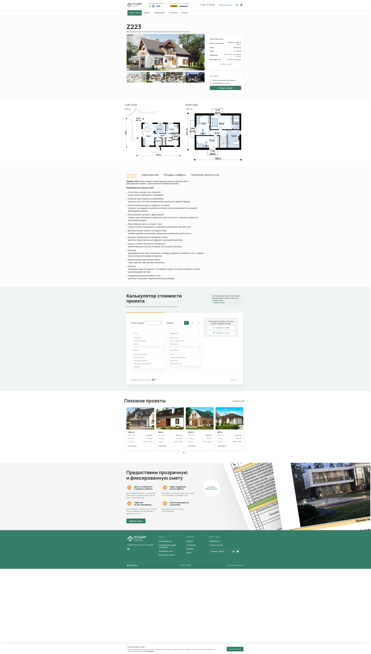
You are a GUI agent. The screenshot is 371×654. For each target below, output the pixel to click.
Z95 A (160, 432)
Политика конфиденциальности (235, 565)
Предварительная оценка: (141, 380)
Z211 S (191, 432)
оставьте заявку (229, 298)
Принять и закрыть (235, 649)
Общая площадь (137, 323)
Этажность (170, 323)
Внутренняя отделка (166, 555)
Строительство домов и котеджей (167, 546)
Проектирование (165, 541)
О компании (191, 545)
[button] (225, 5)
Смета (188, 553)
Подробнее (150, 651)
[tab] (131, 174)
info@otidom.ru (215, 541)
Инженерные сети (165, 551)
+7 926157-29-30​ (218, 302)
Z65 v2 (131, 432)
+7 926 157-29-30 (207, 5)
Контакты (190, 549)
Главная (130, 19)
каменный (141, 19)
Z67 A (220, 432)
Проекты (189, 541)
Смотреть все (238, 401)
